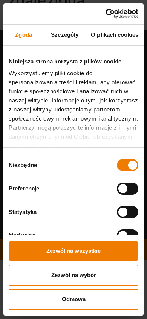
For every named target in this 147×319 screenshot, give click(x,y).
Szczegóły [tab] (64, 34)
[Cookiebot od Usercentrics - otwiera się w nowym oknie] (105, 14)
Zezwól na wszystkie (73, 251)
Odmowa (74, 299)
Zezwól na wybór (73, 275)
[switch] (127, 189)
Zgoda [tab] (23, 34)
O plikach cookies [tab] (114, 34)
